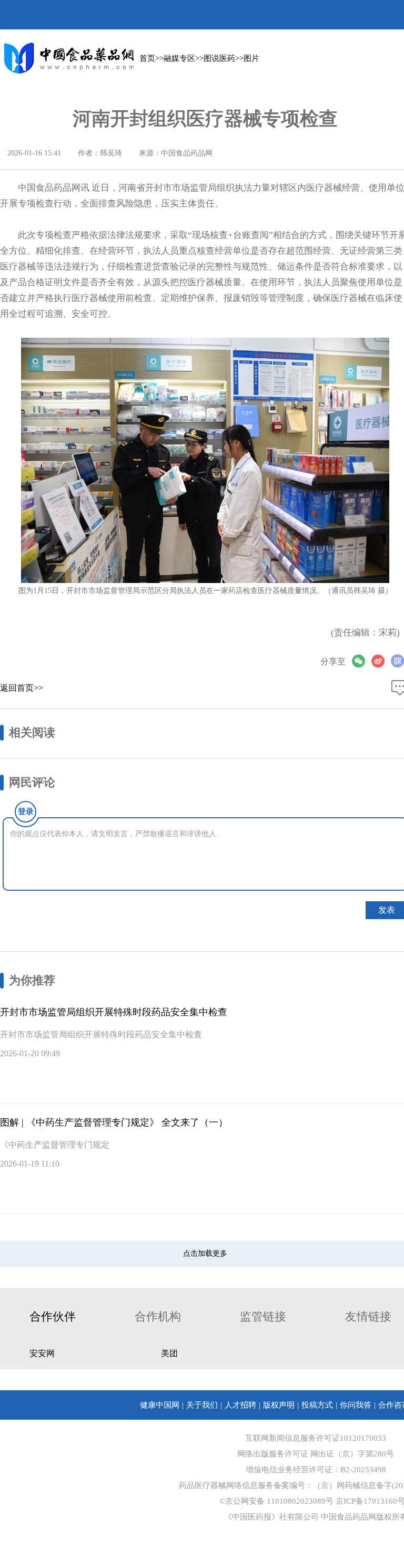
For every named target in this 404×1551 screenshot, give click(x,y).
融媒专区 (179, 58)
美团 (169, 1353)
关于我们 (202, 1405)
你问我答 (355, 1405)
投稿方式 (317, 1405)
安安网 (42, 1353)
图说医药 (219, 58)
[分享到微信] (361, 661)
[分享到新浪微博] (381, 661)
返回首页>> (21, 687)
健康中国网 (159, 1405)
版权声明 (279, 1405)
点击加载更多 (205, 1253)
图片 (251, 58)
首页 (147, 58)
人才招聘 (240, 1405)
